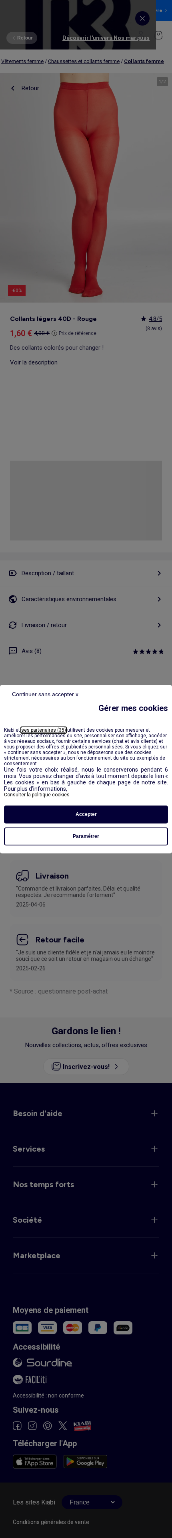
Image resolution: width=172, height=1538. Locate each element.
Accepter (86, 814)
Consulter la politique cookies (37, 795)
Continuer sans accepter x (45, 694)
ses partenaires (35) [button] (43, 730)
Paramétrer (86, 836)
